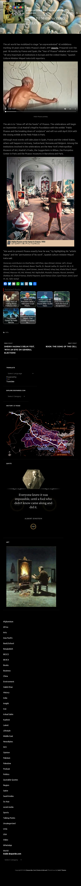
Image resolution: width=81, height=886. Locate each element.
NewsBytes (8, 742)
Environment (8, 681)
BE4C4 (6, 660)
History (6, 692)
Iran (4, 709)
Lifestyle (7, 731)
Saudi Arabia (8, 796)
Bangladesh (8, 649)
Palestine (7, 763)
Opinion (6, 752)
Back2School (8, 643)
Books (6, 665)
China (5, 676)
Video (5, 840)
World (5, 851)
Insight (6, 703)
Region (6, 785)
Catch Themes (61, 870)
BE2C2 (6, 654)
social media (8, 807)
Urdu (5, 829)
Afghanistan (8, 621)
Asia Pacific (8, 638)
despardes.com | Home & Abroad (36, 870)
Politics (6, 774)
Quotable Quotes (10, 780)
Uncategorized (9, 823)
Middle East (8, 736)
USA (5, 834)
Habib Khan (8, 687)
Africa (5, 627)
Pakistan (6, 758)
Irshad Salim (8, 714)
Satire (5, 791)
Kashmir (6, 720)
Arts (7, 332)
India (5, 698)
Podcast (6, 769)
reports (54, 48)
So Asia (6, 802)
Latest (6, 725)
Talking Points (9, 818)
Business (7, 671)
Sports (6, 812)
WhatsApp (7, 845)
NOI (5, 747)
